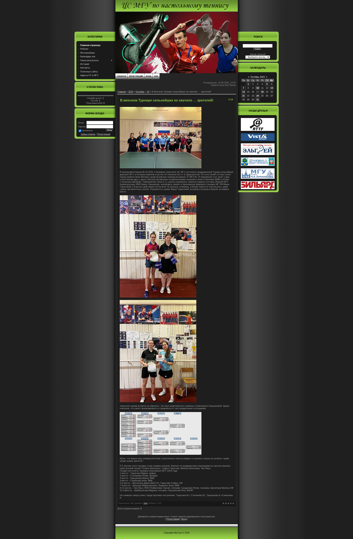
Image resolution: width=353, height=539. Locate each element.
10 (148, 91)
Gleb (145, 503)
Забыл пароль (88, 134)
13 (271, 88)
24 (257, 95)
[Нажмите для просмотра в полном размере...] (160, 167)
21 (243, 95)
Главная (121, 76)
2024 (130, 91)
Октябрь (140, 91)
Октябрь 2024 (257, 77)
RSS (156, 76)
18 (262, 92)
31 (257, 99)
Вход (148, 76)
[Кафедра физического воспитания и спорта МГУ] (258, 178)
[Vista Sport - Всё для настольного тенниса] (258, 140)
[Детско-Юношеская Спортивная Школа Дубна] (258, 165)
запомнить (87, 130)
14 (243, 92)
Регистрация (103, 134)
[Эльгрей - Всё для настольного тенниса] (258, 154)
